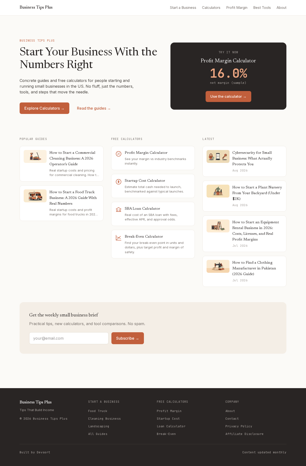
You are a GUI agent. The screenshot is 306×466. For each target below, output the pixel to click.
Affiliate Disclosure (244, 434)
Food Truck (97, 411)
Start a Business (183, 7)
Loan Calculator (171, 426)
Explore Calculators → (44, 108)
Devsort (43, 452)
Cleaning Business (104, 419)
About (281, 7)
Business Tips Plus (36, 7)
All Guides (97, 434)
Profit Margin (236, 7)
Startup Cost (168, 419)
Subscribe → (127, 338)
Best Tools (262, 7)
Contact (232, 419)
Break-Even (166, 434)
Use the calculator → (228, 96)
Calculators (211, 7)
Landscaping (98, 426)
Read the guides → (94, 108)
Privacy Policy (238, 426)
